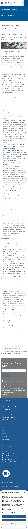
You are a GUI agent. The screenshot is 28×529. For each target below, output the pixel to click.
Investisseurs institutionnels (9, 406)
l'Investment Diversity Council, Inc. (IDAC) (13, 203)
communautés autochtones (12, 269)
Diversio (5, 108)
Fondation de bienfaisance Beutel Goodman (14, 273)
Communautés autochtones (9, 414)
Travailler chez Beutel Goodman (12, 353)
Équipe (4, 433)
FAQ (3, 430)
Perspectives (5, 428)
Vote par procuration (7, 445)
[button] (22, 3)
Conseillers (5, 412)
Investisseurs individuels (8, 417)
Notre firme (5, 436)
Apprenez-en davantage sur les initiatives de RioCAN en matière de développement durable (12, 309)
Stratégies (5, 425)
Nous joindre (5, 439)
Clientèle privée (6, 409)
